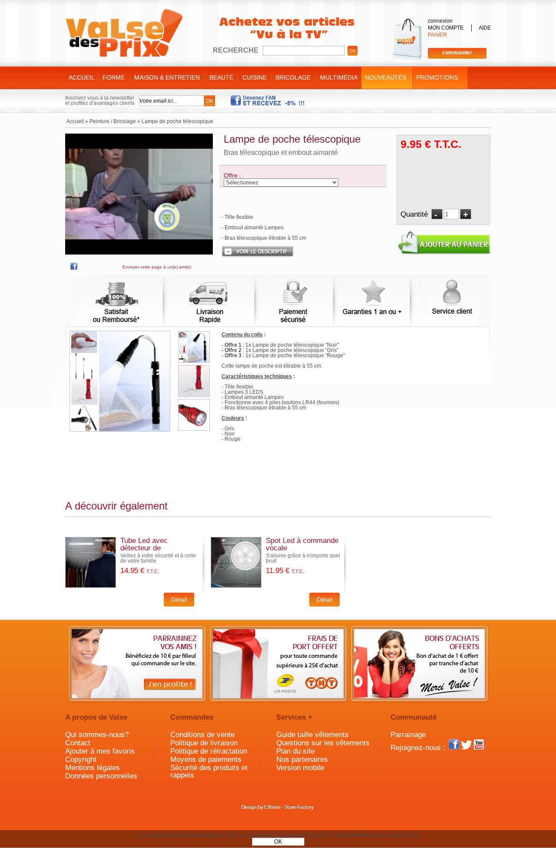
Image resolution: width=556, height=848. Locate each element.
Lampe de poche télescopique (292, 139)
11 (285, 570)
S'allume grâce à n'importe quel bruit (303, 558)
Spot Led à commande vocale (302, 544)
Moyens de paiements (206, 759)
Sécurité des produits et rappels (209, 771)
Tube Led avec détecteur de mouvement (144, 548)
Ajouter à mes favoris (100, 751)
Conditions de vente (202, 735)
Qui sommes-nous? (97, 735)
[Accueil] (123, 33)
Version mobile (300, 768)
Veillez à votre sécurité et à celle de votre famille (158, 558)
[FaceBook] (73, 268)
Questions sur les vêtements (323, 743)
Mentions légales (92, 768)
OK (278, 841)
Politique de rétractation (208, 751)
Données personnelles (101, 776)
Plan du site (295, 751)
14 (139, 570)
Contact (77, 743)
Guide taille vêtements (312, 735)
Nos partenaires (302, 759)
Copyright (80, 759)
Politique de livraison (204, 743)
